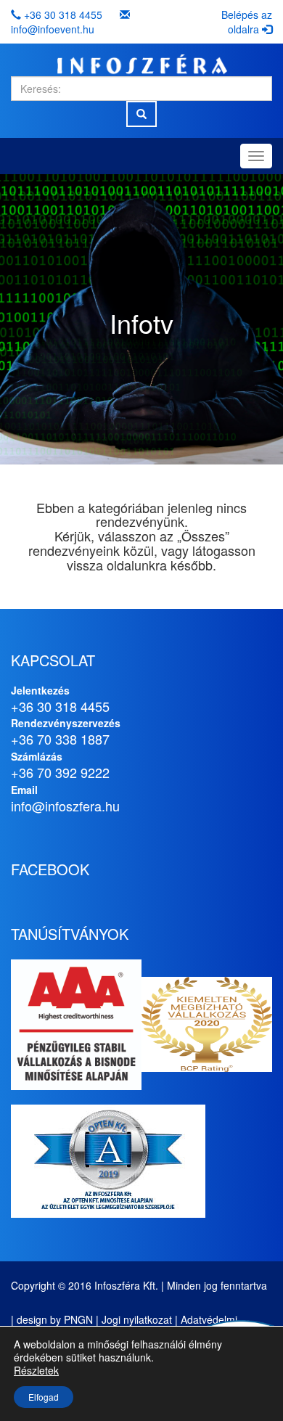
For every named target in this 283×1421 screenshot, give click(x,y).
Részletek (36, 1370)
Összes (203, 535)
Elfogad (43, 1397)
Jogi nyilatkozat (137, 1319)
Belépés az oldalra (246, 21)
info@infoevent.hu (52, 29)
